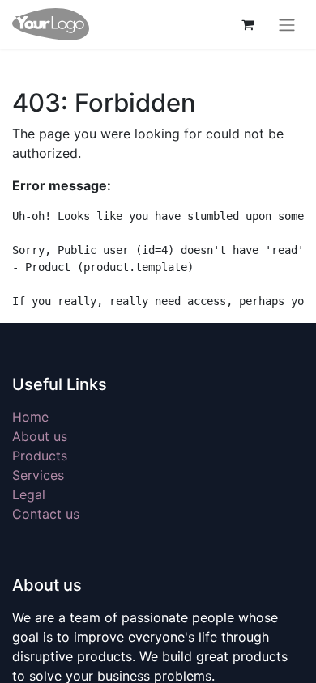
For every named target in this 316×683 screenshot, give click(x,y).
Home (30, 417)
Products (39, 456)
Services (38, 475)
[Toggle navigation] (287, 24)
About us (39, 436)
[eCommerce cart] (247, 24)
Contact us (45, 514)
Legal (28, 494)
